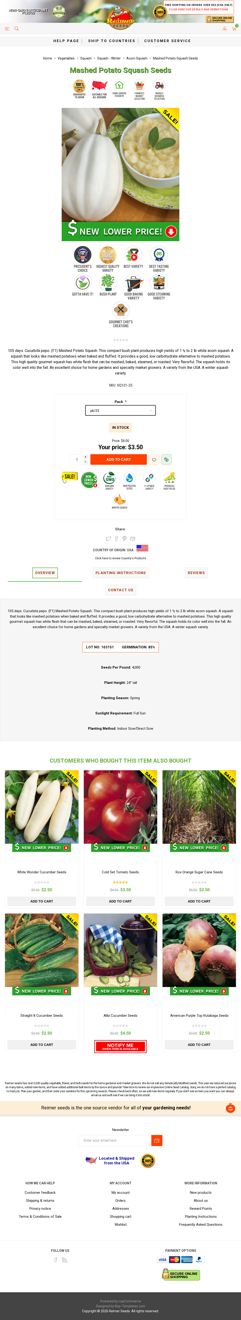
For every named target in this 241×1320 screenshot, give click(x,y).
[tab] (45, 573)
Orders (120, 1200)
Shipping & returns (40, 1200)
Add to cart (118, 459)
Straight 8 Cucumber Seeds (41, 1015)
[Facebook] (56, 1260)
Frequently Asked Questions (200, 1224)
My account (121, 1192)
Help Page (66, 41)
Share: (120, 529)
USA (130, 550)
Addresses (120, 1208)
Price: (116, 441)
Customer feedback (40, 1192)
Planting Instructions (201, 1216)
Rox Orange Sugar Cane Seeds (199, 872)
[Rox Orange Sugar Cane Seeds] (199, 807)
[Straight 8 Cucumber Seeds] (42, 950)
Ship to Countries (112, 41)
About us (201, 1200)
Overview (45, 573)
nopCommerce (130, 1301)
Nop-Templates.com (130, 1306)
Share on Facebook (116, 538)
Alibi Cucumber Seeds (120, 1015)
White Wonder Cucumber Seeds (41, 872)
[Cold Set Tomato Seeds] (120, 807)
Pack (119, 402)
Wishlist (121, 1224)
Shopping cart (120, 1216)
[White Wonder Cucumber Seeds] (42, 807)
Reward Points (201, 1208)
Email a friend (132, 538)
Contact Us (120, 590)
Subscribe (156, 1140)
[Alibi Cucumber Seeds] (120, 950)
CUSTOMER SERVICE (167, 41)
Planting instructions (121, 573)
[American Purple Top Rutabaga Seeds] (199, 950)
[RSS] (64, 1260)
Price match (166, 459)
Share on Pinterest (124, 538)
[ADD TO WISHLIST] (154, 459)
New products (201, 1192)
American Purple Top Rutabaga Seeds (199, 1015)
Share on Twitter (108, 538)
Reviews (196, 573)
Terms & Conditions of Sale (40, 1216)
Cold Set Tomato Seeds (120, 872)
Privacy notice (40, 1208)
